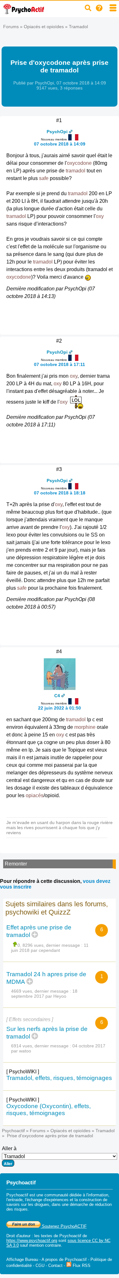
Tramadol (78, 26)
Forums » (13, 26)
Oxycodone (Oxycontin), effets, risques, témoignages (48, 1109)
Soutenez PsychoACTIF (64, 1226)
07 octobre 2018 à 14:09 (59, 143)
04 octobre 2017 (88, 1045)
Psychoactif (13, 1130)
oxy (100, 216)
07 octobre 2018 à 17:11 (59, 364)
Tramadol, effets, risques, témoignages (59, 1078)
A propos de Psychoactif (64, 1259)
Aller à (9, 1148)
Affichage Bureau (22, 1259)
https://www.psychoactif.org (31, 1240)
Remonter (16, 863)
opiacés (34, 795)
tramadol (75, 170)
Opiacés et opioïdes (44, 26)
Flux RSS (80, 1265)
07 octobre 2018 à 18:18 (59, 492)
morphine (85, 727)
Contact (55, 1265)
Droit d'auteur (18, 1235)
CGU (40, 1265)
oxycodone (79, 163)
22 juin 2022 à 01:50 (59, 707)
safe (44, 178)
